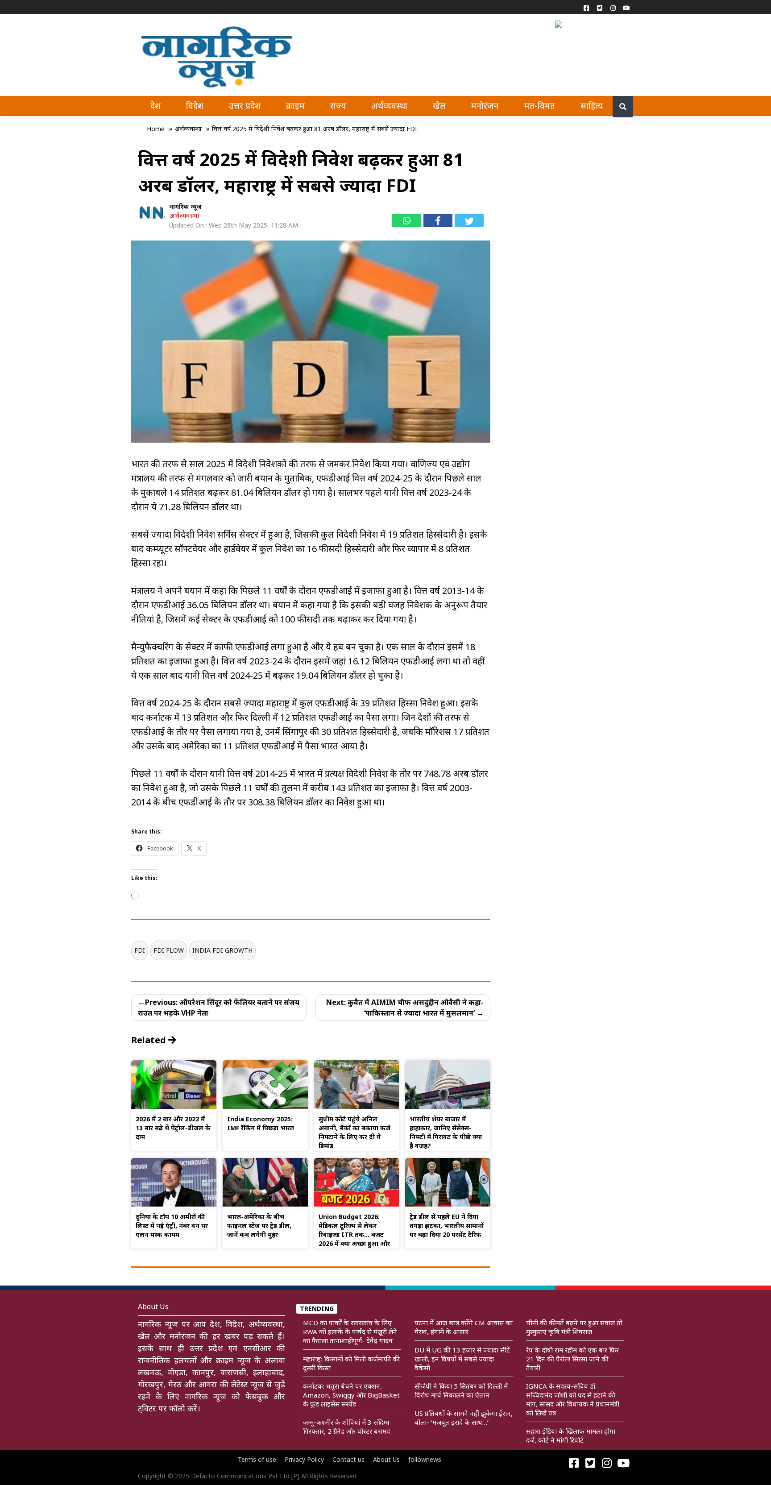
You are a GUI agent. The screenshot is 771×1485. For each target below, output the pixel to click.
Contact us (348, 1459)
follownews (424, 1459)
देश (155, 106)
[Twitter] (599, 7)
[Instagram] (613, 7)
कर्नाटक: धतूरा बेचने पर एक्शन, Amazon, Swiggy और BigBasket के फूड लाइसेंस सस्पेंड (351, 1394)
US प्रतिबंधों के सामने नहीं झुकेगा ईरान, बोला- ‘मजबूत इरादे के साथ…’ (464, 1418)
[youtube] (626, 7)
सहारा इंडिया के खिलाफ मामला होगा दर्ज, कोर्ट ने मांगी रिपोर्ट (570, 1435)
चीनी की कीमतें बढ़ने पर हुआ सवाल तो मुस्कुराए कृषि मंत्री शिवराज (574, 1327)
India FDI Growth (222, 950)
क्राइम (295, 106)
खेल (439, 106)
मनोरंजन (485, 106)
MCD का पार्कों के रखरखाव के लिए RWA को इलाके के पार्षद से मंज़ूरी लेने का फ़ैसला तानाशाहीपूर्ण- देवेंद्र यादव (350, 1331)
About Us (386, 1459)
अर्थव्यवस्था (389, 106)
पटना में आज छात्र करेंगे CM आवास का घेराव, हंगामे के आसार (464, 1327)
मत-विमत (539, 106)
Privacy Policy (304, 1459)
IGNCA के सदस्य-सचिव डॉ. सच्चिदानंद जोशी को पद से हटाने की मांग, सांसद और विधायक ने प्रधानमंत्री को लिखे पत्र (572, 1399)
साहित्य (591, 106)
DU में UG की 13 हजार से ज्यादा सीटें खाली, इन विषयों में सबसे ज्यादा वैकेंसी (462, 1358)
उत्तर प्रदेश (245, 106)
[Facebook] (586, 7)
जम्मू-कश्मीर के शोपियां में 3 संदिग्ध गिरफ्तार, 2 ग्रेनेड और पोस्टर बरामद (346, 1426)
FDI (139, 950)
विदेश (194, 106)
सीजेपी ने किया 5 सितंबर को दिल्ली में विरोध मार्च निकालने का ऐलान (461, 1390)
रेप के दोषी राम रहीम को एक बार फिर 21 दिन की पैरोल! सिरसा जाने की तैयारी (572, 1358)
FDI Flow (168, 950)
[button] (561, 23)
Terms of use (257, 1459)
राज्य (338, 106)
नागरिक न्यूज (185, 206)
